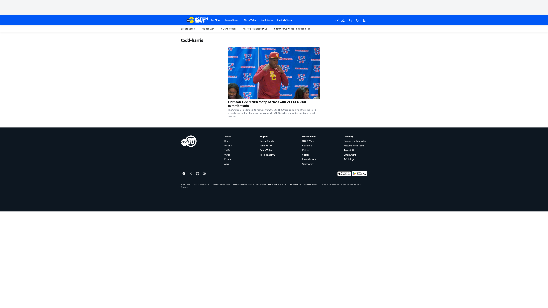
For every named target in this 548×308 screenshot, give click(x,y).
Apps (226, 164)
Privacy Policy (186, 184)
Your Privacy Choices (201, 184)
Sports (305, 155)
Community (307, 164)
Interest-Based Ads (275, 184)
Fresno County (232, 20)
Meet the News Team (354, 146)
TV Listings (349, 159)
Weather (228, 146)
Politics (305, 150)
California (307, 146)
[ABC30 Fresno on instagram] (197, 174)
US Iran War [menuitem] (208, 29)
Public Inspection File (293, 184)
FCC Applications (310, 184)
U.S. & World (308, 141)
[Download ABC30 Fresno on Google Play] (359, 173)
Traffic (227, 150)
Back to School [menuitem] (188, 29)
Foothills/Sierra (284, 20)
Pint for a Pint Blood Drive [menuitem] (254, 29)
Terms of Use (261, 184)
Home (227, 141)
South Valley (267, 20)
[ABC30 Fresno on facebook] (184, 174)
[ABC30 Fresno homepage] (197, 20)
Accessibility (349, 150)
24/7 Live (215, 20)
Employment (350, 155)
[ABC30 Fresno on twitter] (191, 174)
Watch (227, 155)
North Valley (250, 20)
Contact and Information (355, 141)
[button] (182, 20)
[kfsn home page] (189, 141)
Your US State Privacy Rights (243, 184)
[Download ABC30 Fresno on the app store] (344, 173)
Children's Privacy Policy (221, 184)
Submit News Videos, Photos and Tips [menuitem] (292, 29)
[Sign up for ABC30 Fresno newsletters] (204, 174)
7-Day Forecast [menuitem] (228, 29)
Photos (227, 159)
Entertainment (309, 159)
